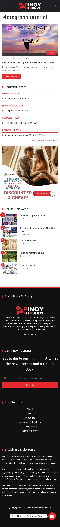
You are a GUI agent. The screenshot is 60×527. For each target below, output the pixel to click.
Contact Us (30, 413)
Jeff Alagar (8, 59)
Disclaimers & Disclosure (30, 422)
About (30, 409)
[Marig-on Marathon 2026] (9, 256)
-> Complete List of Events (45, 140)
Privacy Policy (30, 426)
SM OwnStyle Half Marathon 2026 (21, 122)
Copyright (30, 417)
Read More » (11, 76)
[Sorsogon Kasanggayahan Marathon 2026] (9, 232)
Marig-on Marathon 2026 (16, 110)
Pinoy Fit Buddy (45, 508)
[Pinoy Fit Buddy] (30, 6)
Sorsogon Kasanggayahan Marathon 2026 (24, 135)
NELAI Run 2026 (27, 265)
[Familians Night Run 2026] (9, 219)
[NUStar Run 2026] (9, 244)
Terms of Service (30, 430)
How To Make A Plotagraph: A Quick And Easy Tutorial (29, 62)
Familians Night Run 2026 (17, 98)
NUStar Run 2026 (28, 240)
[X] (28, 334)
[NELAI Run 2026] (9, 269)
